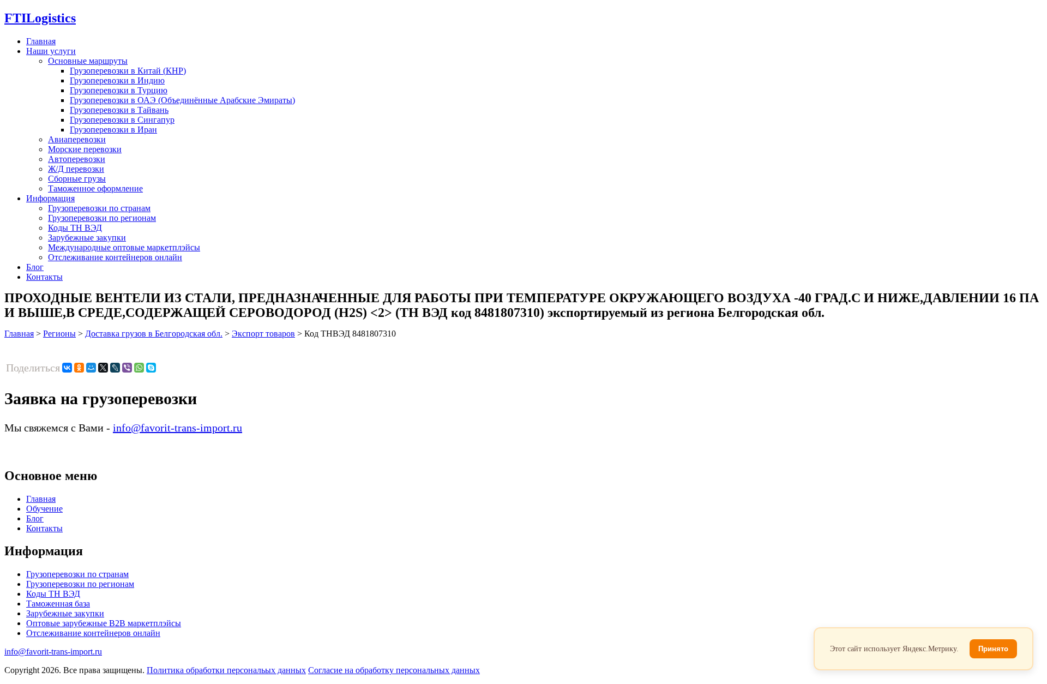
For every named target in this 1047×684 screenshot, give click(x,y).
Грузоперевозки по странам (99, 208)
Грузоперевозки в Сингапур (122, 119)
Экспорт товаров (263, 333)
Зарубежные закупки (87, 237)
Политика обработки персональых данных (226, 670)
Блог (35, 267)
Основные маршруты (88, 60)
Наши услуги (51, 51)
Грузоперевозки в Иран (113, 129)
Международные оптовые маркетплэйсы (124, 247)
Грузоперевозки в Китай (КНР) (128, 70)
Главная (41, 41)
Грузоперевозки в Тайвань (119, 110)
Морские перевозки (85, 149)
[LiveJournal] (115, 368)
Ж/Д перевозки (76, 168)
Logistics (40, 18)
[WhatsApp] (139, 368)
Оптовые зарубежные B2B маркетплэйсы (103, 623)
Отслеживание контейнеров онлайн (115, 257)
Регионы (59, 333)
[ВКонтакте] (67, 368)
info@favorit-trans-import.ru (177, 428)
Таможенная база (58, 603)
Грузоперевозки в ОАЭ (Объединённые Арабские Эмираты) (182, 100)
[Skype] (151, 368)
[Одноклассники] (79, 368)
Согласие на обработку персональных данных (394, 670)
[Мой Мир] (91, 368)
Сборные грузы (77, 178)
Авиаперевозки (77, 139)
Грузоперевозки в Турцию (118, 90)
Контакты (44, 276)
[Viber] (127, 368)
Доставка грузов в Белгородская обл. (153, 333)
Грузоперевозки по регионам (102, 218)
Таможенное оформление (95, 188)
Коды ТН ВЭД (75, 227)
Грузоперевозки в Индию (117, 80)
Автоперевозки (76, 159)
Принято (993, 649)
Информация (50, 198)
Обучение (44, 508)
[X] (103, 368)
